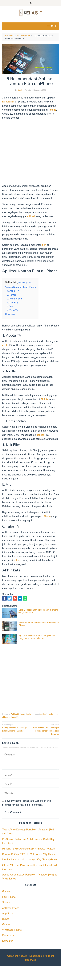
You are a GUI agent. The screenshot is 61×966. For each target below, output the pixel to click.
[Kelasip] (30, 12)
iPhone (47, 516)
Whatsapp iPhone (12, 929)
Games (6, 924)
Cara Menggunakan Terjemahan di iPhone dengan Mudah (38, 611)
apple (5, 345)
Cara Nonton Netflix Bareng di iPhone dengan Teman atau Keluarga (46, 729)
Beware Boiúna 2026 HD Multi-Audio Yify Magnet (29, 854)
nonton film (8, 101)
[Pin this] (15, 598)
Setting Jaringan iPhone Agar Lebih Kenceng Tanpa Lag (14, 727)
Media (28, 713)
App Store (7, 913)
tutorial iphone (17, 717)
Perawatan (8, 935)
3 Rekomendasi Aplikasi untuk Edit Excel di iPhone (39, 624)
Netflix (45, 399)
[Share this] (4, 598)
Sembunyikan (24, 282)
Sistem (6, 902)
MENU (54, 26)
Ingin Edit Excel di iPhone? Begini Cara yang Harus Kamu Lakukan (37, 637)
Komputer (7, 941)
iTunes (5, 919)
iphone (52, 109)
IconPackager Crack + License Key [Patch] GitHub (30, 859)
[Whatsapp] (25, 598)
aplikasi (31, 216)
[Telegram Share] (20, 598)
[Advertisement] (30, 152)
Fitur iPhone (9, 897)
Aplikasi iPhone (17, 713)
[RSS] (30, 3)
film (44, 244)
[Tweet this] (9, 598)
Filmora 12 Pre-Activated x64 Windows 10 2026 (28, 848)
